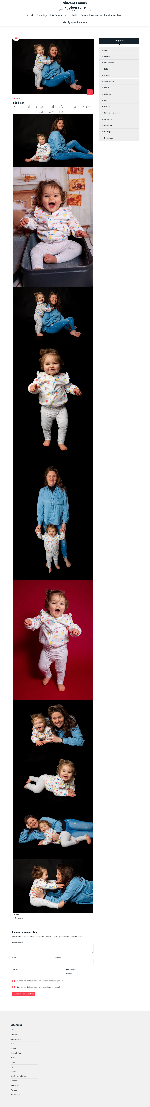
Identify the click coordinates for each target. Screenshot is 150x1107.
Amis (106, 50)
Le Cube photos (60, 15)
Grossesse (108, 119)
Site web (15, 969)
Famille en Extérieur (112, 113)
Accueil (29, 15)
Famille (107, 107)
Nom (14, 958)
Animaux (107, 56)
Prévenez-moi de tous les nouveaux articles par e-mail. (37, 987)
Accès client (97, 15)
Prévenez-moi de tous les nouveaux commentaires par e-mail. (40, 981)
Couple (107, 75)
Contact (83, 22)
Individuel (108, 125)
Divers (106, 88)
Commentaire (18, 943)
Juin (90, 92)
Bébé (18, 98)
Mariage (107, 132)
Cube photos (109, 82)
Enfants (107, 94)
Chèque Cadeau (114, 15)
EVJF (106, 100)
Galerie (84, 15)
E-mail (58, 958)
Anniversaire (109, 63)
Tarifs (74, 15)
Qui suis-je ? (43, 15)
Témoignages (69, 22)
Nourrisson (108, 138)
